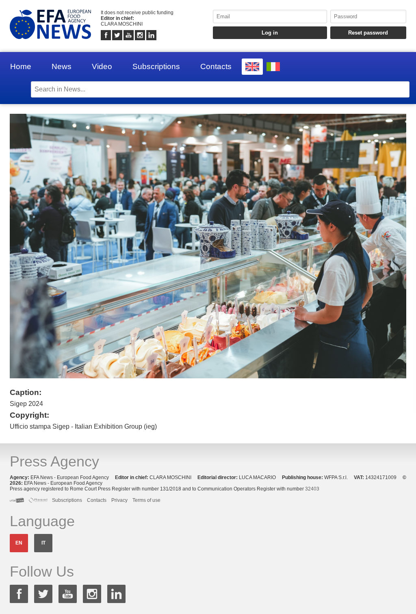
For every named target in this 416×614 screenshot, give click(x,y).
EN (18, 543)
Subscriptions (156, 66)
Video (102, 66)
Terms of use (146, 500)
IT (43, 543)
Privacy (119, 500)
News (62, 66)
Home (20, 66)
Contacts (216, 66)
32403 (312, 489)
